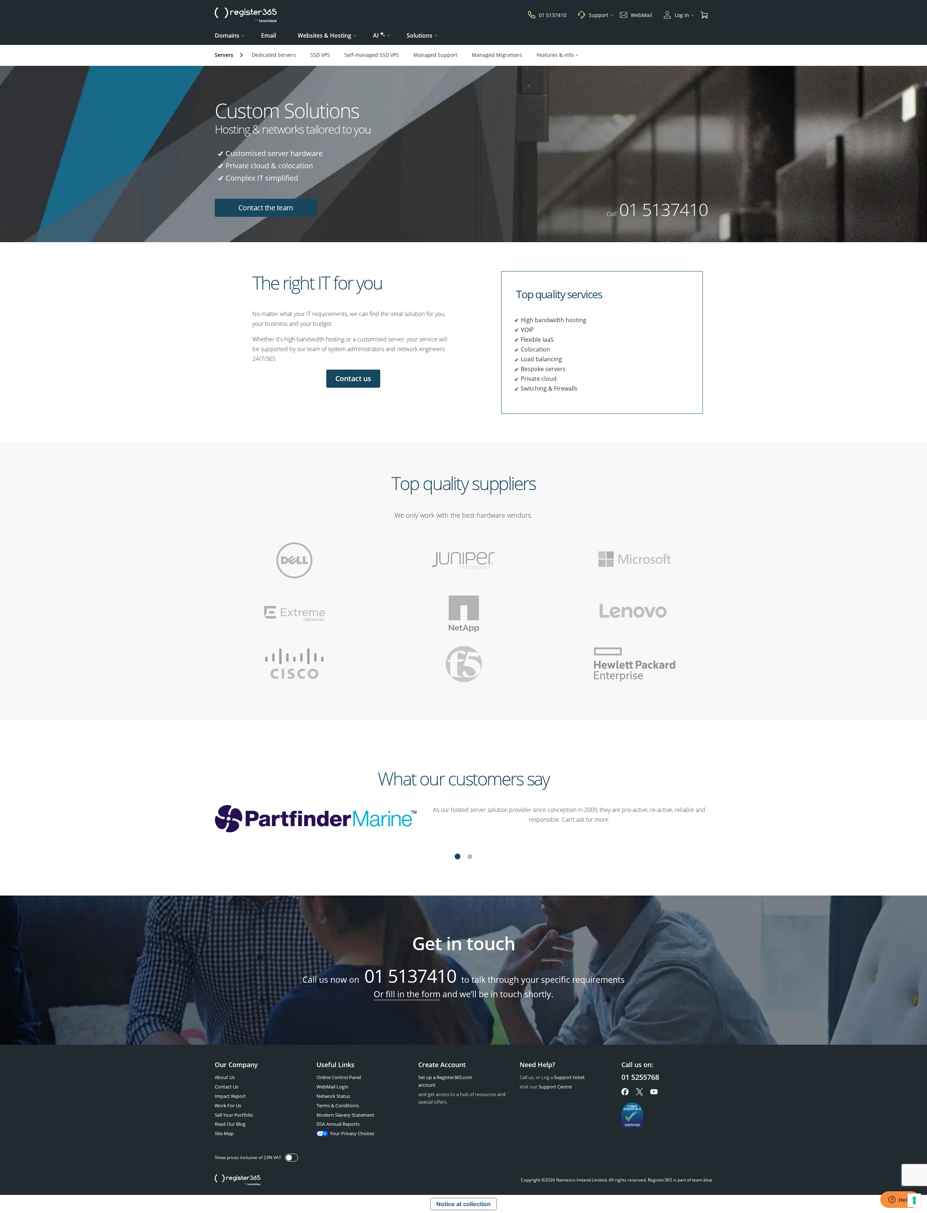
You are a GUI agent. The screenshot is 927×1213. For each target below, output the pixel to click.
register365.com (237, 1180)
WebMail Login (332, 1086)
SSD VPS (320, 54)
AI (376, 35)
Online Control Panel (338, 1077)
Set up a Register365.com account (445, 1081)
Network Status (333, 1096)
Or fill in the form (407, 994)
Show (291, 1158)
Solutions (419, 35)
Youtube (654, 1091)
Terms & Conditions (337, 1105)
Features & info (555, 54)
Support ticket (569, 1077)
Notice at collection (463, 1204)
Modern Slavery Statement (345, 1115)
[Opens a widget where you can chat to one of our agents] (900, 1200)
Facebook (625, 1091)
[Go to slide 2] (469, 857)
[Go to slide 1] (457, 857)
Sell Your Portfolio (234, 1115)
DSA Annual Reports (338, 1124)
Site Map (224, 1133)
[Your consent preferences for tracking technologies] (914, 1200)
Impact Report (230, 1096)
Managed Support (435, 54)
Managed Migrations (497, 54)
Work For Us (228, 1105)
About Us (225, 1077)
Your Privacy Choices (352, 1133)
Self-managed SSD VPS (371, 54)
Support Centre (555, 1086)
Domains (227, 35)
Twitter (639, 1091)
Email (268, 35)
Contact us (353, 378)
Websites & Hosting (324, 35)
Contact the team (265, 207)
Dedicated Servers (274, 54)
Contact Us (226, 1086)
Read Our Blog (230, 1124)
